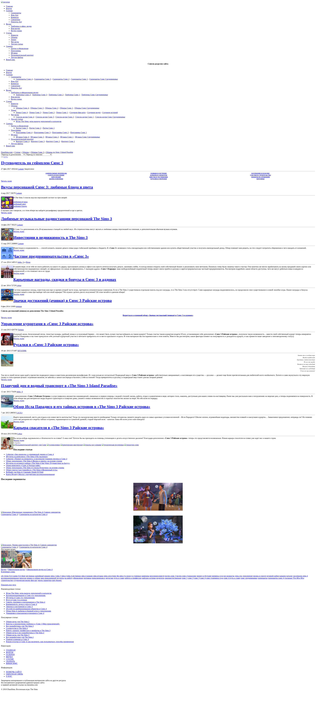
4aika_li (21, 262)
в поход (128, 576)
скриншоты (262, 578)
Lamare (21, 169)
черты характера (45, 580)
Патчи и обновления (19, 48)
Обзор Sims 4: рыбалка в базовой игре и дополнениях (28, 611)
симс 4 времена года (214, 578)
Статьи (9, 33)
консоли (23, 578)
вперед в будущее (204, 576)
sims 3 (58, 576)
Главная (9, 6)
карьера (282, 576)
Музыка (14, 53)
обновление (78, 578)
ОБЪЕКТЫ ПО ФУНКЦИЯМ (260, 177)
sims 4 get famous (74, 576)
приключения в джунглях (102, 578)
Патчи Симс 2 (35, 128)
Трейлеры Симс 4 (23, 95)
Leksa (19, 285)
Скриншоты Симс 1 (79, 79)
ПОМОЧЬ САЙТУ (14, 672)
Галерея (9, 11)
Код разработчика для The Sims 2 (20, 637)
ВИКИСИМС (12, 663)
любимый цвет (19, 204)
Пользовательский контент (22, 55)
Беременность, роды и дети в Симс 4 (21, 604)
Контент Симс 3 (38, 141)
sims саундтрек (110, 576)
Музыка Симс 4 (22, 137)
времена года (217, 576)
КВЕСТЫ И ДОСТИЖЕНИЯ (158, 177)
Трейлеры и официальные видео (24, 92)
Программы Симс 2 (60, 132)
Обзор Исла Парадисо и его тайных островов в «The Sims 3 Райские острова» (81, 406)
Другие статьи (17, 44)
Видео (8, 24)
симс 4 (203, 578)
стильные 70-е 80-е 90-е (294, 578)
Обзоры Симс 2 (51, 108)
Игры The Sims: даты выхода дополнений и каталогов (38, 121)
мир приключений (48, 578)
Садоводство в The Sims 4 (17, 628)
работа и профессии (133, 578)
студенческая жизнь (22, 580)
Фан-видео (15, 28)
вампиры (145, 576)
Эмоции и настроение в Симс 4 (19, 606)
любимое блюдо (20, 206)
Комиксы (15, 17)
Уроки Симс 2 (49, 112)
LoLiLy (20, 413)
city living (5, 576)
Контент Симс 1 (68, 141)
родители (160, 578)
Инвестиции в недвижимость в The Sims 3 (50, 237)
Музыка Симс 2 (52, 137)
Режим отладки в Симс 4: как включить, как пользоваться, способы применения (40, 642)
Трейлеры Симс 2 (56, 95)
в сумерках (136, 576)
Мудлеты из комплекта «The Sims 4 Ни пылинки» (27, 457)
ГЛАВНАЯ (10, 650)
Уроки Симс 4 (22, 112)
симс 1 (184, 578)
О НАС (9, 676)
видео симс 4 (182, 576)
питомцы (87, 578)
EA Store (21, 576)
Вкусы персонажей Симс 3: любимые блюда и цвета (47, 187)
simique (19, 306)
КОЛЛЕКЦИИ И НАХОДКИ (260, 173)
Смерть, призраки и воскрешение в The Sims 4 (25, 602)
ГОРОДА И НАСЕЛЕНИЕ (56, 175)
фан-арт (34, 580)
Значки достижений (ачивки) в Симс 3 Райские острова (62, 300)
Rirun (28, 262)
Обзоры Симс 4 (22, 108)
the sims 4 (120, 576)
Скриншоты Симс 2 (61, 79)
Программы (16, 51)
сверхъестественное (173, 578)
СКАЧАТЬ (10, 661)
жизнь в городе (259, 576)
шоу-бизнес (57, 580)
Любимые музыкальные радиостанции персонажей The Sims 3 (56, 218)
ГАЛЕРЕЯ (10, 654)
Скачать (9, 46)
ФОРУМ (9, 652)
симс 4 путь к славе (232, 578)
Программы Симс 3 (42, 132)
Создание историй (110, 112)
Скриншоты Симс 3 (42, 79)
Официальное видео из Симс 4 (39, 569)
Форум (9, 8)
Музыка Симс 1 (66, 137)
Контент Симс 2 (53, 141)
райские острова (149, 578)
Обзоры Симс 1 (66, 108)
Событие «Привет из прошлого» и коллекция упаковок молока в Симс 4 (36, 459)
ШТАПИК (22, 351)
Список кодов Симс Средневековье (110, 117)
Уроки (13, 40)
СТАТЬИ (10, 659)
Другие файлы (17, 57)
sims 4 (63, 576)
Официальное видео (16, 569)
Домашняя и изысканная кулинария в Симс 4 (25, 613)
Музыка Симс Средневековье (87, 137)
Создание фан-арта (78, 112)
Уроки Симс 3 (35, 112)
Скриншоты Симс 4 (24, 79)
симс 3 (196, 578)
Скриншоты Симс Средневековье (103, 79)
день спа (238, 576)
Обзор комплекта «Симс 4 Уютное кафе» (23, 465)
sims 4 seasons (87, 576)
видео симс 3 (170, 576)
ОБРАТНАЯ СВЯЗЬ (14, 674)
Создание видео (94, 112)
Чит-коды (15, 42)
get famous (30, 576)
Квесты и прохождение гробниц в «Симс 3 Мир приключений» (33, 624)
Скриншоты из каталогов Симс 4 (33, 514)
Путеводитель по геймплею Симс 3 (32, 163)
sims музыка (98, 576)
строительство (7, 580)
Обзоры (14, 37)
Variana (21, 330)
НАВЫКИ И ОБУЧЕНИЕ (159, 173)
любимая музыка (20, 202)
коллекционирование (10, 578)
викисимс (192, 576)
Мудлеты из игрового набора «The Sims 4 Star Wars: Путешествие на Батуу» (38, 463)
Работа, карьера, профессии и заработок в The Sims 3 (28, 630)
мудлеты (60, 578)
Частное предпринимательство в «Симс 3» (51, 256)
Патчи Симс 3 (22, 128)
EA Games (13, 576)
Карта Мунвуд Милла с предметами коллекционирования (30, 474)
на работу (68, 578)
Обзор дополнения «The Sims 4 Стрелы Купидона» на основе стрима (35, 468)
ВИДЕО (9, 657)
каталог (289, 576)
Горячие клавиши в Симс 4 (17, 639)
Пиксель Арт (16, 22)
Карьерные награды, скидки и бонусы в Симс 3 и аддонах (64, 279)
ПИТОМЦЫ (260, 179)
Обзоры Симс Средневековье (87, 108)
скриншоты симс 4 (276, 578)
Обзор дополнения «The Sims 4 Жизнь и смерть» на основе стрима (34, 461)
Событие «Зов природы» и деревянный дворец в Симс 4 (30, 454)
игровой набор (273, 576)
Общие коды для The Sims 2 (17, 622)
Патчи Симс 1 (49, 128)
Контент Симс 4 (22, 141)
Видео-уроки (16, 31)
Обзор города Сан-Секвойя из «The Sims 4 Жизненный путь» (32, 470)
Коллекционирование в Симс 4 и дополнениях (26, 595)
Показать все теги (8, 585)
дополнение (248, 576)
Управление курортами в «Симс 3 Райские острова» (47, 323)
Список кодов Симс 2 (65, 117)
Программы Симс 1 (78, 132)
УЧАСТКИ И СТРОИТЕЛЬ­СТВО (260, 175)
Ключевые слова (8, 572)
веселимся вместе (157, 576)
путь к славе (119, 578)
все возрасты (229, 576)
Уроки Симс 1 (62, 112)
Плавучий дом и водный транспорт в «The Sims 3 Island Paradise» (59, 385)
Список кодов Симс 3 (45, 117)
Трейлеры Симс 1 (72, 95)
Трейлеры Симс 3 (39, 95)
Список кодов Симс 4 (25, 117)
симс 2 (190, 578)
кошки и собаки (33, 578)
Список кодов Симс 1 (84, 117)
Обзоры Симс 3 (37, 108)
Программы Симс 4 (24, 132)
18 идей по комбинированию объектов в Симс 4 (26, 609)
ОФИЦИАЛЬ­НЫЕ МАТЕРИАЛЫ (56, 173)
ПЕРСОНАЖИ (56, 177)
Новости (14, 35)
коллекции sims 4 (300, 576)
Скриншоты (16, 13)
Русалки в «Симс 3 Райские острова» (46, 344)
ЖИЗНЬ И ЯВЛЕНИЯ (56, 179)
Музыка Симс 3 (37, 137)
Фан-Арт (14, 15)
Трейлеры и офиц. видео (21, 26)
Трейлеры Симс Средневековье (94, 95)
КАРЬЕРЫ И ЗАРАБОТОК (158, 175)
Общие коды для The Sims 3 (17, 635)
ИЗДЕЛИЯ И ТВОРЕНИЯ (158, 179)
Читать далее (6, 181)
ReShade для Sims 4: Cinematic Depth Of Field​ (24, 472)
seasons (47, 576)
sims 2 (53, 576)
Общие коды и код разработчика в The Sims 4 (25, 633)
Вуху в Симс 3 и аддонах (16, 600)
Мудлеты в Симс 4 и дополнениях (20, 598)
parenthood (39, 576)
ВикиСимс (10, 60)
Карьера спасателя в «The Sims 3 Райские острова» (58, 427)
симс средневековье (249, 578)
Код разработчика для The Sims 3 (20, 626)
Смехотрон (15, 20)
